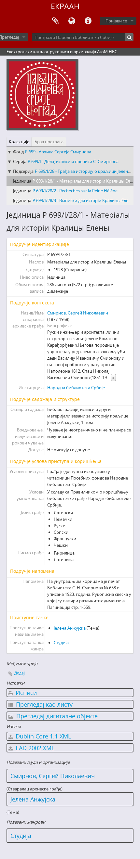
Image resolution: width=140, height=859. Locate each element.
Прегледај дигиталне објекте (56, 716)
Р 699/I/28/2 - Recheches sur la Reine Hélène (75, 191)
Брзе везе (88, 21)
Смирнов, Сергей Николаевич (77, 313)
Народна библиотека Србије (76, 388)
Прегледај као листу (43, 704)
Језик (71, 21)
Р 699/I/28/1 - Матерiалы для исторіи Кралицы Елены (85, 181)
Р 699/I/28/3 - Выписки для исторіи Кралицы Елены (83, 200)
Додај (19, 673)
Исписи (25, 693)
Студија (61, 643)
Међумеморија (55, 21)
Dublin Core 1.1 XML (42, 736)
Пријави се (116, 21)
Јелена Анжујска (70, 628)
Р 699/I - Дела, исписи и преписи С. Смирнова (73, 161)
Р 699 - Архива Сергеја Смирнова (58, 152)
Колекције (19, 142)
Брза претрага (49, 142)
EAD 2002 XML (34, 748)
